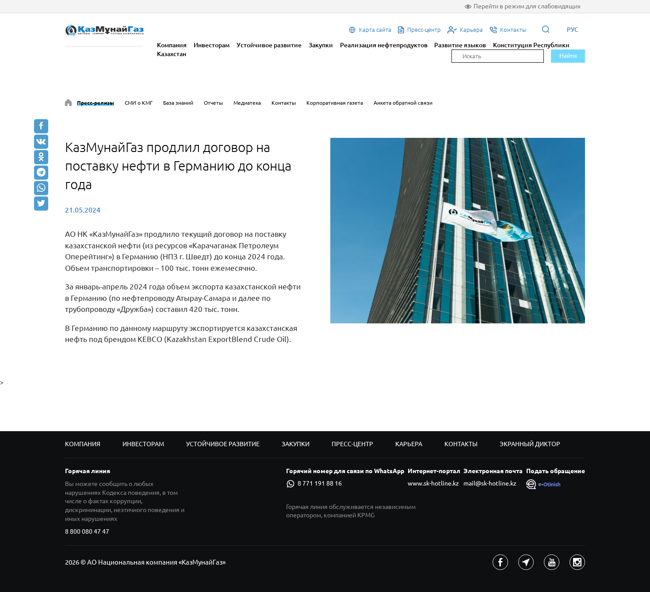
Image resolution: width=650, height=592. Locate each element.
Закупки (321, 45)
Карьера (408, 444)
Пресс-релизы (95, 103)
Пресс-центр (352, 444)
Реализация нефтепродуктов (384, 45)
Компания (172, 45)
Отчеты (213, 103)
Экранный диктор (530, 444)
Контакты (283, 103)
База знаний (178, 103)
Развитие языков (460, 45)
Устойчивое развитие (269, 45)
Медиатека (247, 103)
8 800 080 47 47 (87, 531)
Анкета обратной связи (403, 103)
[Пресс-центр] (68, 104)
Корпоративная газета (334, 103)
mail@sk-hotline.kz (489, 483)
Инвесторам (211, 45)
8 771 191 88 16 (320, 483)
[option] (457, 230)
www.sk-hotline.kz (433, 483)
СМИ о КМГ (139, 103)
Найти (568, 55)
